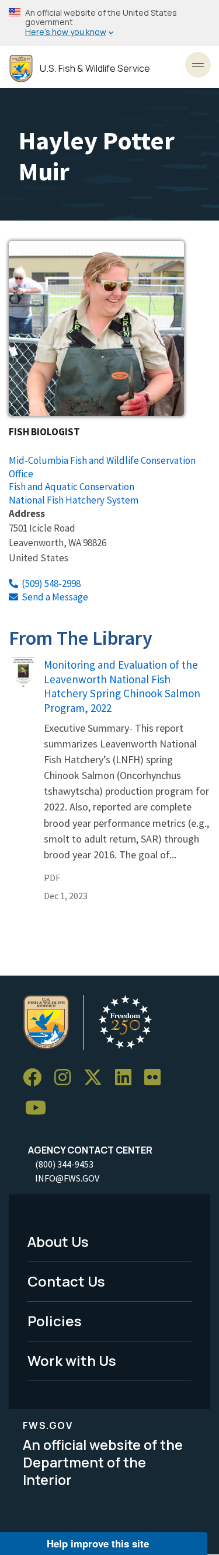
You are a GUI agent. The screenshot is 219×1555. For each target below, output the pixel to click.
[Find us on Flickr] (156, 1077)
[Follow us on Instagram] (66, 1077)
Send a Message (55, 596)
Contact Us (66, 1281)
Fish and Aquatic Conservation (71, 486)
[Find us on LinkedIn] (127, 1077)
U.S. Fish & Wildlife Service (95, 68)
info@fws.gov (67, 1178)
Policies (54, 1320)
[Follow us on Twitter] (97, 1077)
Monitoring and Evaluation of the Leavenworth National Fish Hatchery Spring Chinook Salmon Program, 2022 (122, 686)
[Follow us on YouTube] (39, 1108)
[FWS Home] (21, 68)
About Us (58, 1241)
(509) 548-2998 (51, 583)
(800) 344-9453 (64, 1164)
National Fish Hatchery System (73, 500)
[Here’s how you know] (109, 23)
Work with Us (71, 1360)
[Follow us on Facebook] (36, 1077)
